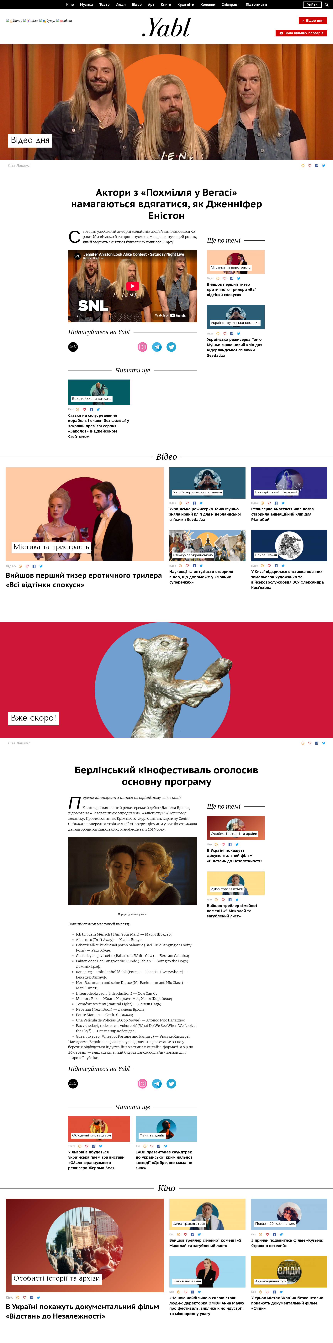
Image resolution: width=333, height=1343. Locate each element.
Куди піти (185, 4)
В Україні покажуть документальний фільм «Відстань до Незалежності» (234, 855)
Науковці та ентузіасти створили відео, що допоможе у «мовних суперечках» (201, 577)
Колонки (208, 4)
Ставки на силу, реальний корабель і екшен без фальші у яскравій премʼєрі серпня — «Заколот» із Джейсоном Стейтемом (98, 426)
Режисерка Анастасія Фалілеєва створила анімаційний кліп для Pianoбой (282, 514)
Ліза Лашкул (19, 165)
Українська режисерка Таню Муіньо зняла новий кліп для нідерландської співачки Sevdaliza (234, 347)
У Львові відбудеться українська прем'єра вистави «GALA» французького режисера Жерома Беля (96, 1160)
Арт (151, 4)
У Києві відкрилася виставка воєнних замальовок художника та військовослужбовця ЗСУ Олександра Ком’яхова (287, 579)
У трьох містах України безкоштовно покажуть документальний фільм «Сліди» (287, 1303)
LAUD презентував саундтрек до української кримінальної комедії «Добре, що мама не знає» (164, 1160)
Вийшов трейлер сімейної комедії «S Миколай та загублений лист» (232, 911)
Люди (121, 4)
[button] (326, 4)
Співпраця (231, 4)
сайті (166, 797)
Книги (166, 4)
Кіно (70, 4)
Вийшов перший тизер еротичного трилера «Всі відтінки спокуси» (231, 289)
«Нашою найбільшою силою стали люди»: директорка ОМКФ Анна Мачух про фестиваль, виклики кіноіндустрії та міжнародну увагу (206, 1305)
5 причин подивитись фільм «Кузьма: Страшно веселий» (287, 1243)
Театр (104, 4)
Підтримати (256, 4)
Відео (137, 4)
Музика (86, 4)
